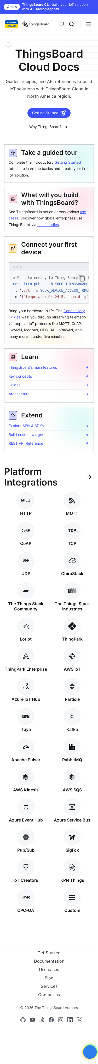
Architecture (19, 394)
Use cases (49, 969)
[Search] (71, 24)
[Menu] (8, 42)
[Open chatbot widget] (90, 1052)
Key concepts (20, 376)
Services (49, 986)
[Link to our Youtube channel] (32, 1019)
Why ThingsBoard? (45, 126)
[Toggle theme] (61, 24)
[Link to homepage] (35, 24)
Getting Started (45, 113)
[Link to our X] (79, 1019)
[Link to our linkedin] (70, 1019)
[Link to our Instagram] (60, 1019)
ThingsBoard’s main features (33, 367)
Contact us (49, 994)
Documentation (49, 961)
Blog (49, 977)
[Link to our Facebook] (51, 1019)
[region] (49, 287)
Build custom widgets (27, 434)
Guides (14, 385)
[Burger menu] (88, 24)
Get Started (49, 952)
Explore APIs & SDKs (26, 425)
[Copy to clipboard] (82, 278)
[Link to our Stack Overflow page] (41, 1019)
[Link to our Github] (23, 1019)
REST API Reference (26, 443)
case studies (48, 224)
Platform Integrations (30, 477)
